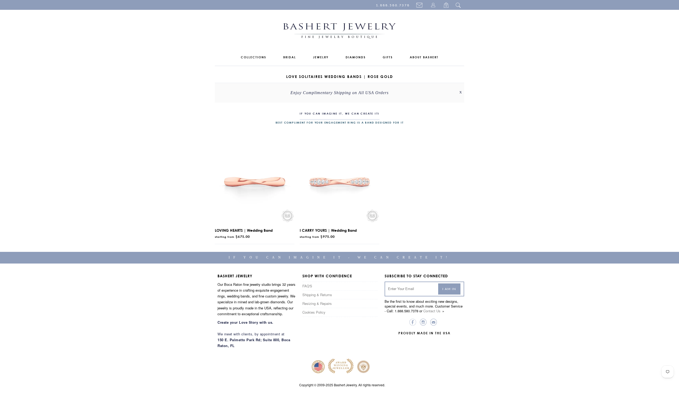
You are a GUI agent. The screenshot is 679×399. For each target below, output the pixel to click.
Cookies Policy (313, 312)
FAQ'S (307, 285)
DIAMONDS (356, 57)
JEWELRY (321, 57)
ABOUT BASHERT (424, 57)
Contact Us (434, 310)
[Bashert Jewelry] (339, 32)
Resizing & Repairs (317, 303)
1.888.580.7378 (393, 5)
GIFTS (388, 57)
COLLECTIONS (253, 57)
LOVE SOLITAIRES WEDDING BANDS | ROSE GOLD (339, 76)
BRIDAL (289, 57)
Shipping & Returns (317, 294)
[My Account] (433, 5)
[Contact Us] (420, 5)
